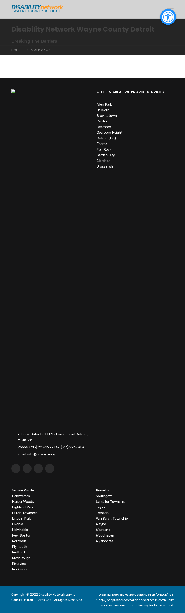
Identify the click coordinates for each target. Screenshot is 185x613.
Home (16, 50)
